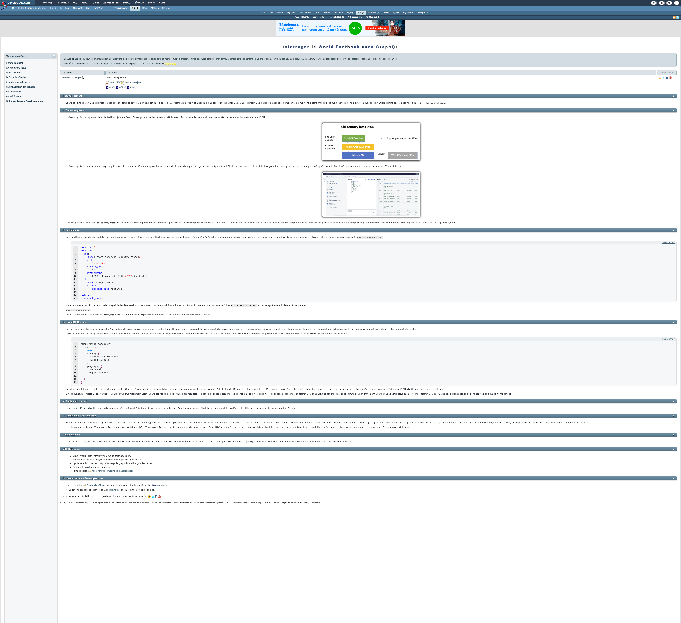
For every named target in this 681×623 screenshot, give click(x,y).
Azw (121, 87)
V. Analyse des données (18, 82)
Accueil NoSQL (302, 17)
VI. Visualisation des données (20, 87)
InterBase (338, 13)
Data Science (304, 13)
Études (139, 2)
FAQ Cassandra (354, 17)
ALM (67, 8)
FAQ (75, 2)
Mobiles (155, 8)
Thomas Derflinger (96, 485)
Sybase (396, 13)
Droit (151, 2)
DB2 (317, 13)
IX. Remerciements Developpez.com (24, 101)
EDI (108, 8)
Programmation (121, 8)
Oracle (386, 13)
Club (162, 2)
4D (271, 13)
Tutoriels (62, 2)
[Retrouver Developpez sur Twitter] (677, 17)
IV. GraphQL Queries (16, 77)
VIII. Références (14, 96)
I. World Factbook (14, 63)
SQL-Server (408, 13)
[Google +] (670, 77)
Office (144, 8)
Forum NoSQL (318, 17)
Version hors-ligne (132, 82)
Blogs (85, 2)
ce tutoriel (163, 485)
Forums (47, 2)
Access (279, 13)
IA (60, 8)
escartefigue (112, 490)
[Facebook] (666, 77)
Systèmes (167, 8)
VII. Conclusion (13, 92)
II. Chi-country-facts (16, 68)
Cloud (53, 8)
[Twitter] (663, 77)
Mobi (132, 87)
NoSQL (360, 13)
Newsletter (111, 2)
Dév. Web (98, 8)
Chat (95, 2)
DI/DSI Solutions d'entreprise (32, 8)
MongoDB (423, 13)
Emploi (126, 2)
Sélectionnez (668, 242)
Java (88, 8)
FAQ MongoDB (371, 17)
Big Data (291, 13)
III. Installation (13, 72)
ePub (111, 87)
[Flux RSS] (674, 17)
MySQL (350, 13)
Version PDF (114, 82)
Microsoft (77, 8)
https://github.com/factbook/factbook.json (112, 471)
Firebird (326, 13)
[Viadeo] (660, 77)
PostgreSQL (373, 13)
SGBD (135, 8)
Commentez (158, 63)
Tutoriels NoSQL (336, 17)
